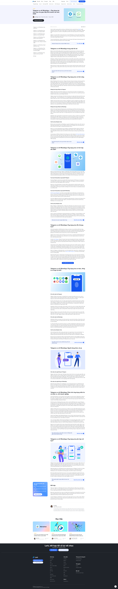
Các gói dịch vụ (66, 581)
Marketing (51, 574)
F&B (50, 562)
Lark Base (65, 558)
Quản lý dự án (52, 579)
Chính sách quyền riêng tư (80, 572)
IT (50, 572)
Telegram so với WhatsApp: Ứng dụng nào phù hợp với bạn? (39, 53)
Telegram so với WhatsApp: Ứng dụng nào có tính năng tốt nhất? (39, 31)
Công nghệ (51, 558)
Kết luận (34, 56)
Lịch (64, 569)
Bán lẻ (51, 560)
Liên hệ (77, 565)
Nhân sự (51, 569)
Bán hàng (51, 570)
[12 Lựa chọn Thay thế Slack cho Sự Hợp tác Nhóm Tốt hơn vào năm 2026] (41, 531)
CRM (51, 577)
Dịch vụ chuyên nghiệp (53, 565)
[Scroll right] (84, 4)
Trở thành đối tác (78, 560)
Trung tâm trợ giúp (78, 567)
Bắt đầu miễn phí (38, 494)
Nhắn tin (65, 560)
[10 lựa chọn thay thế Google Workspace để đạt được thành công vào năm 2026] (59, 531)
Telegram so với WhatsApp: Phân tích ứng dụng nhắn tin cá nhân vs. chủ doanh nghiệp (39, 49)
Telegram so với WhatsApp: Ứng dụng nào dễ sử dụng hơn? (39, 38)
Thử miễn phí (53, 550)
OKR (64, 574)
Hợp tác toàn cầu (52, 581)
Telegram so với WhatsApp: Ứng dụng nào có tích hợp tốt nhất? (39, 34)
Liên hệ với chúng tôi (63, 550)
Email (64, 565)
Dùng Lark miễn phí (38, 20)
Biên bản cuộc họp (66, 567)
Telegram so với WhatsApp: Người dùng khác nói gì (39, 46)
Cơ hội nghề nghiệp (79, 558)
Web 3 (51, 567)
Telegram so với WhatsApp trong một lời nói (39, 28)
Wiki (64, 572)
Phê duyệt (65, 570)
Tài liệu (65, 562)
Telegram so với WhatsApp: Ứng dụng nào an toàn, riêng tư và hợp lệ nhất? (39, 41)
